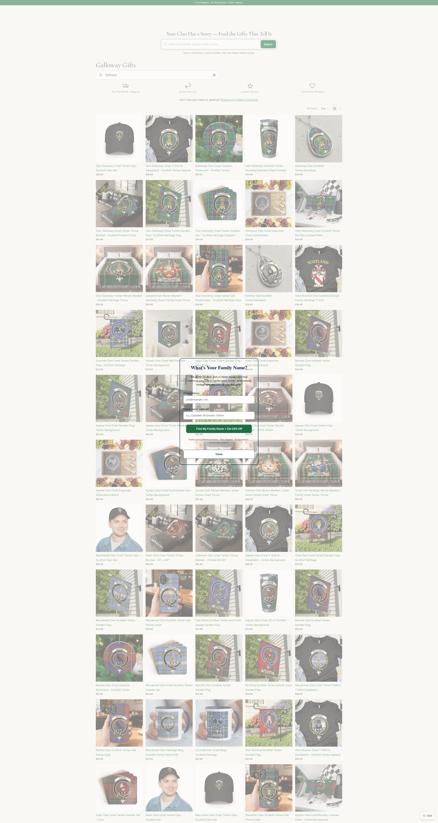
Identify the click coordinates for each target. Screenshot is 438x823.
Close (219, 454)
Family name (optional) (196, 409)
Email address (191, 393)
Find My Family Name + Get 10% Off (219, 428)
